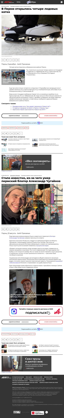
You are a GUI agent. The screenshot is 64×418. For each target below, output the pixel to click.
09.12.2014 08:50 (5, 6)
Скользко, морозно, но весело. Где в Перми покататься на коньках (18, 139)
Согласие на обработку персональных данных (22, 399)
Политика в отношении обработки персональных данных (24, 401)
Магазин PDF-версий (17, 379)
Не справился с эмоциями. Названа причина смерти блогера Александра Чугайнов (33, 296)
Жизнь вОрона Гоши (6, 225)
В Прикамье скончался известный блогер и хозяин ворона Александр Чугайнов (18, 346)
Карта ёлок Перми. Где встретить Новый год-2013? (29, 109)
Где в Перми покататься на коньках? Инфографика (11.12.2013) (17, 149)
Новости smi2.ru (6, 171)
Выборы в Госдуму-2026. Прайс (37, 380)
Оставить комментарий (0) (50, 115)
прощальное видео (42, 245)
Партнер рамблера (25, 412)
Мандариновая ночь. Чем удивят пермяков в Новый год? (31, 106)
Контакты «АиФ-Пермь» (51, 379)
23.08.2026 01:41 (5, 175)
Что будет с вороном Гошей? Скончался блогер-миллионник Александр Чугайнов (49, 346)
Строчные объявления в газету (20, 380)
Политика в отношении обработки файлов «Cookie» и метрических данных (27, 402)
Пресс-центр (29, 377)
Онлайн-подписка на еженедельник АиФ (34, 379)
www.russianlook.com (6, 56)
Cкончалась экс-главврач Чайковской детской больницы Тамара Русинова (48, 351)
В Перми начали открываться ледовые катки (19, 143)
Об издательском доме (18, 377)
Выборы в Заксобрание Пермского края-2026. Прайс (25, 382)
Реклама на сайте (37, 377)
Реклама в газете (48, 377)
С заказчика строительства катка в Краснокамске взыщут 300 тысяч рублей (49, 144)
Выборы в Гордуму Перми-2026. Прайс (49, 382)
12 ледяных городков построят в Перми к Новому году (30, 108)
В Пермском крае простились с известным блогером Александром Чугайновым (18, 351)
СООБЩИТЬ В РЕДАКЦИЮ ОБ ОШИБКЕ (20, 384)
